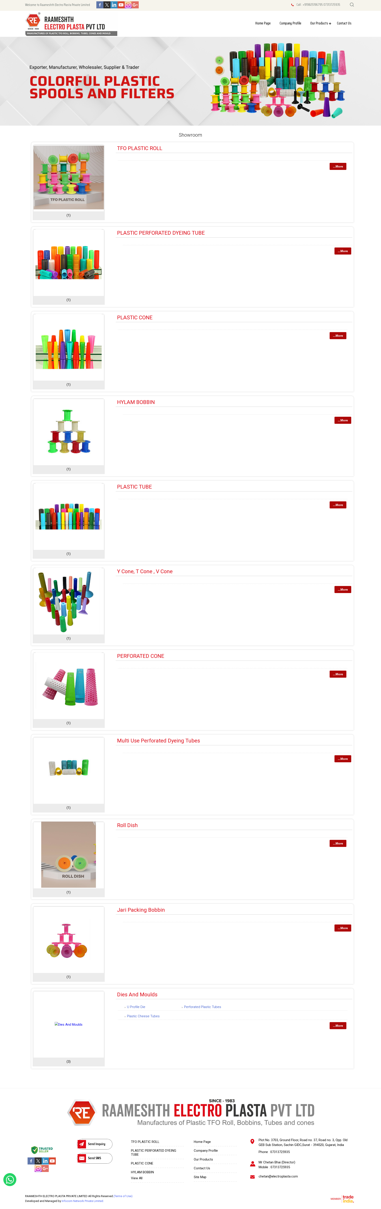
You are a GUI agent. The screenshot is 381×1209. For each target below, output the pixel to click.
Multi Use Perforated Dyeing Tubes (158, 741)
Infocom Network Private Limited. (83, 1201)
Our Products (319, 23)
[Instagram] (128, 7)
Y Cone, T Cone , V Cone (145, 571)
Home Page (263, 23)
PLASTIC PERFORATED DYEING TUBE (161, 233)
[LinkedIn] (114, 7)
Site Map (200, 1177)
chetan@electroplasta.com (278, 1176)
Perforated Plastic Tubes (202, 1007)
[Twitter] (106, 7)
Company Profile (290, 23)
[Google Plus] (135, 7)
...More (338, 166)
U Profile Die (136, 1007)
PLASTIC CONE (135, 317)
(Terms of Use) (123, 1196)
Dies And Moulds (137, 994)
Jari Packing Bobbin (141, 910)
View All (136, 1178)
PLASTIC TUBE (134, 487)
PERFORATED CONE (140, 656)
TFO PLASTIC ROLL (139, 148)
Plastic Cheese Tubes (143, 1016)
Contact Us (344, 23)
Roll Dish (127, 825)
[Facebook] (99, 7)
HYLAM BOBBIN (136, 402)
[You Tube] (121, 7)
